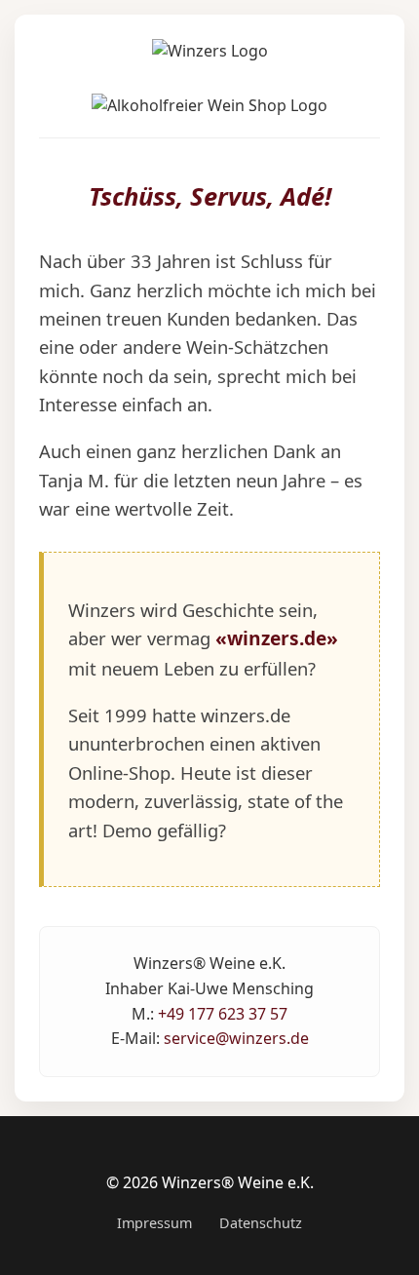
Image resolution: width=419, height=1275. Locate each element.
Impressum (154, 1223)
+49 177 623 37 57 (222, 1013)
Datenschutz (260, 1223)
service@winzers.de (236, 1038)
